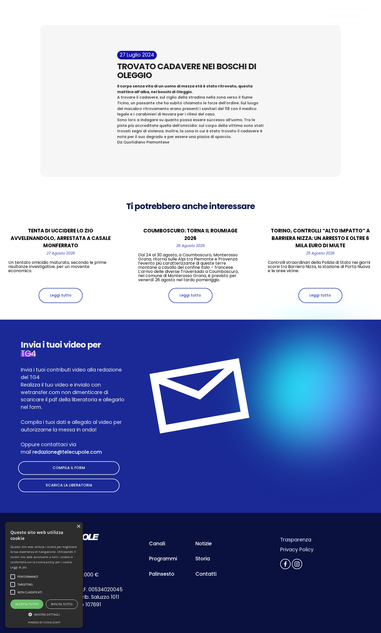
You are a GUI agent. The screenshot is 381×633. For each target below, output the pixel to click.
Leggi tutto (61, 295)
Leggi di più (18, 567)
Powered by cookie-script (44, 622)
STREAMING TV (346, 15)
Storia (202, 558)
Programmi (163, 558)
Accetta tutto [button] (26, 604)
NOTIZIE (183, 15)
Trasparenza (295, 539)
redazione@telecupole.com (67, 452)
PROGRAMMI (151, 15)
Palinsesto (161, 573)
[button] (44, 614)
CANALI (120, 15)
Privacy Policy (297, 549)
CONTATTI (273, 15)
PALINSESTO (214, 15)
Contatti (205, 573)
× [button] (78, 526)
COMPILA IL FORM (69, 467)
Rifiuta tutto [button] (62, 604)
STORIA (244, 15)
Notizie (203, 543)
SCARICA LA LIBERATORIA (69, 485)
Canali (157, 543)
